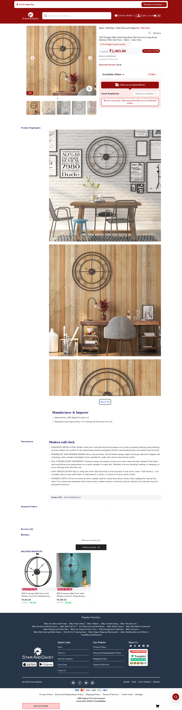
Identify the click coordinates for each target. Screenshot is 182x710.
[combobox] (77, 16)
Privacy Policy (99, 647)
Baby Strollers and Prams (55, 624)
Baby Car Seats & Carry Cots (83, 629)
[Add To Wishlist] (149, 33)
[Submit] (46, 16)
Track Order (127, 694)
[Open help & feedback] (175, 696)
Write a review (89, 547)
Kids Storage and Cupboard (111, 629)
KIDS (134, 682)
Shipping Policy (100, 659)
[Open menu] (159, 15)
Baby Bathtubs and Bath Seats (47, 632)
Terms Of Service (101, 665)
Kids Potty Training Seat (75, 632)
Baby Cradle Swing (109, 624)
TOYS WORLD (144, 682)
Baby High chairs (77, 624)
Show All (105, 402)
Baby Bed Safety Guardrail (138, 626)
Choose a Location (153, 4)
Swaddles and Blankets (91, 635)
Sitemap (139, 694)
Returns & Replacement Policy (107, 653)
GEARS (126, 682)
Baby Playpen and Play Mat (56, 629)
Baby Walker (93, 624)
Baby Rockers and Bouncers (45, 626)
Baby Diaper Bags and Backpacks (103, 632)
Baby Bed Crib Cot (68, 626)
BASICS (156, 682)
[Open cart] (157, 706)
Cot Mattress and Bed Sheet (91, 626)
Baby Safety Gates (115, 626)
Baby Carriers (132, 629)
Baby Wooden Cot (128, 624)
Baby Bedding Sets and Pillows (134, 632)
